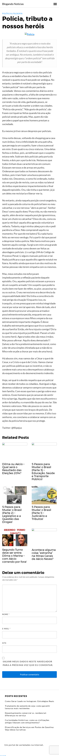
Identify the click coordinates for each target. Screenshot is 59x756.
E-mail (6, 629)
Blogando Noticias (13, 3)
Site (4, 643)
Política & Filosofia (12, 13)
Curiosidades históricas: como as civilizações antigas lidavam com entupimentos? (27, 721)
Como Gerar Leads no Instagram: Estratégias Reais (29, 701)
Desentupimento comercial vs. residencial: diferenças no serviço (26, 714)
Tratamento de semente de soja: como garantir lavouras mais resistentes (27, 707)
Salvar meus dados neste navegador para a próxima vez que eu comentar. (28, 663)
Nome (5, 614)
